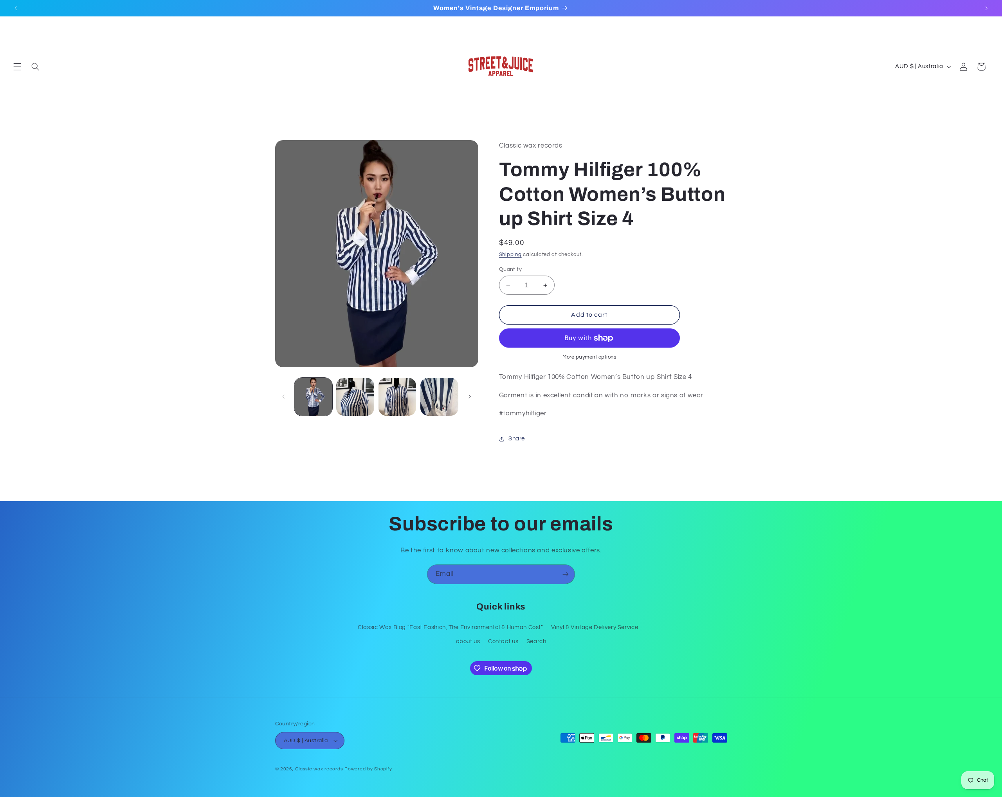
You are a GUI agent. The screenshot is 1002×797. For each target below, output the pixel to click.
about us (468, 641)
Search (536, 641)
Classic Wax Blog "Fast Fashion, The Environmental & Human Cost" (450, 627)
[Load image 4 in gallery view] (439, 397)
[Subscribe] (566, 574)
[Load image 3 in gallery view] (397, 397)
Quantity (510, 269)
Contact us (503, 641)
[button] (17, 67)
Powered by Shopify (368, 769)
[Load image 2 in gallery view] (355, 397)
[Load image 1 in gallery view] (313, 397)
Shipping (510, 254)
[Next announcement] (986, 8)
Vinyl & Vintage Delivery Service (594, 627)
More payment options (589, 357)
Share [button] (516, 439)
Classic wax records (319, 769)
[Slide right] (469, 396)
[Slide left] (283, 396)
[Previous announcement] (15, 8)
